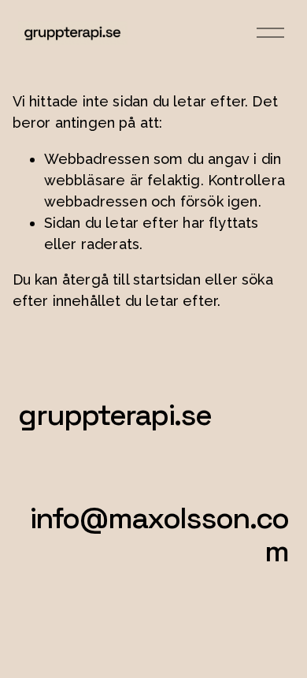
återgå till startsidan (131, 279)
